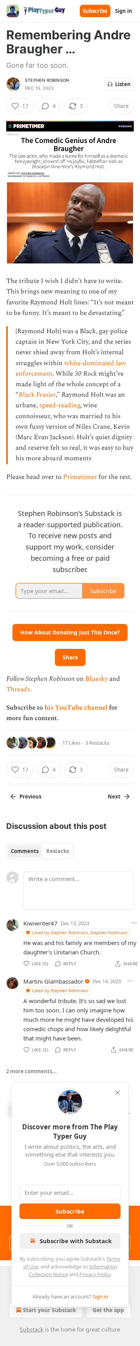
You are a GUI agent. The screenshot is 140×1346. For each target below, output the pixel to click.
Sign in (123, 10)
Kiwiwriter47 (40, 923)
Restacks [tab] (57, 851)
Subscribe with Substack (76, 1241)
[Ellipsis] (130, 981)
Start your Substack (49, 1310)
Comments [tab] (24, 851)
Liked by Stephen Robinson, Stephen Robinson (80, 932)
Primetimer (80, 477)
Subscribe (95, 10)
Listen (123, 84)
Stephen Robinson (47, 80)
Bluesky (96, 679)
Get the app (108, 1310)
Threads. (19, 689)
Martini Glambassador (53, 981)
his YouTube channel (76, 708)
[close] (117, 1092)
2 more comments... (31, 1071)
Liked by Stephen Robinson (60, 990)
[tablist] (40, 851)
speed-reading (59, 405)
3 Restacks (97, 742)
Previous (30, 796)
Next (114, 796)
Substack (31, 1329)
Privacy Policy (94, 1274)
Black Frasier (37, 395)
